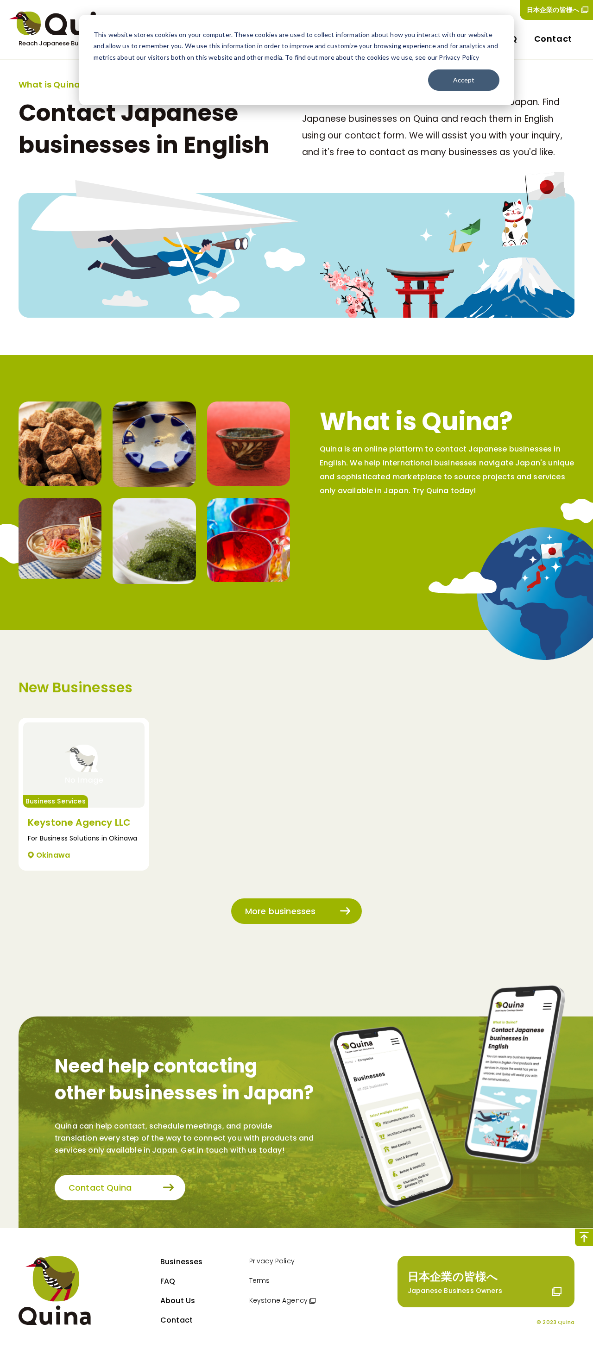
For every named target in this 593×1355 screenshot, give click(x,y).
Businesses (181, 1261)
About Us (177, 1300)
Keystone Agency (278, 1300)
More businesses (280, 911)
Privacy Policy (272, 1261)
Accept (463, 80)
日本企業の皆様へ (553, 9)
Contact (553, 38)
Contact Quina (100, 1187)
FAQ (167, 1281)
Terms (259, 1280)
